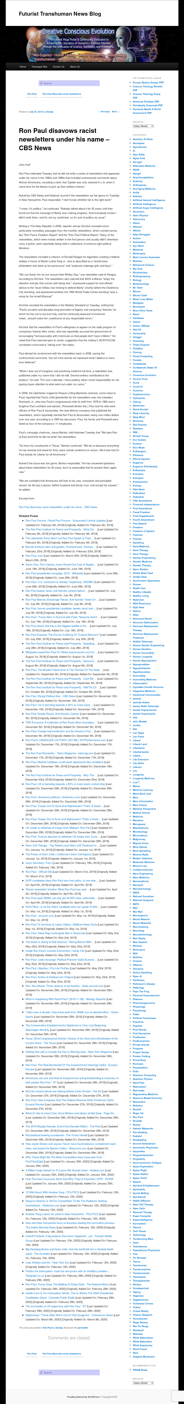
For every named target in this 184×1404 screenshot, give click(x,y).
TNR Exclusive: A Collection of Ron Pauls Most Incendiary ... (61, 722)
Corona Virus (140, 379)
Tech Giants (139, 1231)
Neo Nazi (138, 911)
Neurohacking (140, 926)
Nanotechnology (142, 888)
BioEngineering (141, 276)
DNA (135, 432)
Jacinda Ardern (141, 702)
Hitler (136, 614)
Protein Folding (141, 1056)
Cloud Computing (143, 356)
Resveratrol (139, 1101)
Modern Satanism (142, 858)
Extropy (137, 485)
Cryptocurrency (141, 394)
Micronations (140, 835)
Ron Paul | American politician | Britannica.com (53, 797)
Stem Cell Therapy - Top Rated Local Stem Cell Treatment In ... (62, 845)
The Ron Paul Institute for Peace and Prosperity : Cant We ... (61, 678)
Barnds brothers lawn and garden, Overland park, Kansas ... (61, 547)
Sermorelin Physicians (145, 1147)
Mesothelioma (140, 828)
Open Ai (137, 976)
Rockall (137, 1109)
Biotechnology (141, 283)
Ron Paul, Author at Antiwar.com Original (49, 977)
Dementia (138, 420)
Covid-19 (137, 386)
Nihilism (137, 945)
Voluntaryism (140, 1318)
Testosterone (140, 1246)
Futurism (138, 534)
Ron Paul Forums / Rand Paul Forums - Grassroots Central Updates (66, 520)
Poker (136, 1014)
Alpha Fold (139, 158)
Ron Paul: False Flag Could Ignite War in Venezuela (55, 933)
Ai (134, 150)
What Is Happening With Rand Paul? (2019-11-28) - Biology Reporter (66, 999)
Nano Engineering (143, 873)
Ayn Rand (138, 245)
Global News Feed (143, 573)
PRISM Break (140, 1370)
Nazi (135, 907)
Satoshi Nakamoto (143, 1128)
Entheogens (139, 451)
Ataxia (136, 223)
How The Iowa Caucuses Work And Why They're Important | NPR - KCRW (69, 1179)
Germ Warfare (140, 569)
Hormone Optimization (145, 622)
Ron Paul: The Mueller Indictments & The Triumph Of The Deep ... (64, 670)
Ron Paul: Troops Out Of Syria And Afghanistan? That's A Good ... (64, 806)
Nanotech (138, 885)
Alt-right (137, 162)
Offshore (137, 965)
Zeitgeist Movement (144, 1356)
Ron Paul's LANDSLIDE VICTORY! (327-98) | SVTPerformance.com (66, 740)
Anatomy (138, 181)
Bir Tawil (137, 287)
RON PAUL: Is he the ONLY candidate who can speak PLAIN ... (63, 907)
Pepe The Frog (141, 991)
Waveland (138, 1330)
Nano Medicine (141, 877)
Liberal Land (140, 744)
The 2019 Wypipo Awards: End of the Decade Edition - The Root (63, 1126)
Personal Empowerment (146, 995)
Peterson (138, 999)
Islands (137, 698)
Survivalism (139, 1223)
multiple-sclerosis (143, 869)
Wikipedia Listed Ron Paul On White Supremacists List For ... (61, 652)
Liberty (137, 755)
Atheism (137, 226)
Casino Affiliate (141, 325)
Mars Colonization (143, 801)
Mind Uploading (142, 850)
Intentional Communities (146, 694)
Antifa (136, 192)
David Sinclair (140, 409)
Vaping (137, 1292)
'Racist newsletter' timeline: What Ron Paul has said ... (57, 889)
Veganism (138, 1295)
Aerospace (138, 143)
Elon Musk (139, 447)
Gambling (138, 542)
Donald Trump (141, 436)
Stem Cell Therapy (143, 1204)
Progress (138, 1048)
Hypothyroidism (142, 672)
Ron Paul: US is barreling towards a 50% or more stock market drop (65, 784)
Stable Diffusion (142, 1200)
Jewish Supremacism (145, 710)
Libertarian (139, 748)
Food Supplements (143, 516)
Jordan (137, 725)
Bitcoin (137, 291)
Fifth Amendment (142, 500)
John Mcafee (140, 721)
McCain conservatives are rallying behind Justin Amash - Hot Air (63, 1091)
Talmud (137, 1227)
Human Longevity (142, 656)
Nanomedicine (141, 881)
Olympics (138, 968)
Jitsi (135, 717)
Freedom (138, 527)
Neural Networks (142, 923)
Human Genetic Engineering (148, 645)
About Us (75, 66)
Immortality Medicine (144, 679)
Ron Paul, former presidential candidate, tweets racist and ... (61, 608)
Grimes (137, 584)
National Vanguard (143, 900)
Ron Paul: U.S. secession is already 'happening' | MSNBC (60, 582)
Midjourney (139, 839)
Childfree (138, 348)
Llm (135, 770)
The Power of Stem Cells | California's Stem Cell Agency (59, 854)
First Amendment (142, 508)
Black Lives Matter (143, 299)
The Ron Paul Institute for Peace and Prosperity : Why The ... (61, 775)
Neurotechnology (142, 934)
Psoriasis (138, 1063)
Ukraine (137, 1284)
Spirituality (139, 1189)
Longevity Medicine (144, 778)
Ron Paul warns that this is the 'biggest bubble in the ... (57, 626)
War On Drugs (140, 1326)
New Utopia (139, 938)
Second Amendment (144, 1143)
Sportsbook (139, 1197)
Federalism (139, 493)
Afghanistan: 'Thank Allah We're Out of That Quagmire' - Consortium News (69, 1315)
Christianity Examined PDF (148, 105)
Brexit (136, 314)
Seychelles (139, 1151)
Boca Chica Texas (142, 310)
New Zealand (140, 942)
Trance (136, 1261)
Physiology (139, 1006)
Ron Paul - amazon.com (40, 915)
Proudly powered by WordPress (83, 1396)
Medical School (141, 812)
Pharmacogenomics (144, 1003)
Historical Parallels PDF (146, 101)
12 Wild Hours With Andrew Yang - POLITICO (52, 1192)
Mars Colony (140, 805)
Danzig (59, 1327)
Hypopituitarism (142, 668)
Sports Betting (141, 1193)
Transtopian (139, 1276)
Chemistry (138, 341)
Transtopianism (141, 1280)
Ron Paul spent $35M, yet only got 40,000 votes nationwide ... (62, 898)
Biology (137, 280)
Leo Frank (138, 736)
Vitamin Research (142, 1314)
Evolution (138, 474)
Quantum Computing (144, 1075)
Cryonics (138, 390)
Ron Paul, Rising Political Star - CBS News (51, 696)
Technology (139, 1235)
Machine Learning (143, 790)
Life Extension (141, 759)
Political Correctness (144, 1018)
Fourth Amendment (143, 519)
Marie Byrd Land (142, 793)
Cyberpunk (139, 398)
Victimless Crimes (143, 1303)
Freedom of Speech (144, 531)
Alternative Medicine (144, 165)
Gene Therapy (140, 550)
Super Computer (142, 1216)
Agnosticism (140, 147)
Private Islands (141, 1044)
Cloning (137, 352)
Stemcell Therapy (142, 1212)
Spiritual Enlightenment (146, 1185)
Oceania (137, 961)
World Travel (140, 1349)
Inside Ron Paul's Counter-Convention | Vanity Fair (55, 951)
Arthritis (137, 196)
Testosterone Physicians (146, 1250)
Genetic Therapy (142, 565)
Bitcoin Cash (140, 295)
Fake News (139, 489)
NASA (136, 892)
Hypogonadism (141, 664)
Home (23, 66)
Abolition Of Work (143, 139)
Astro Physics (140, 215)
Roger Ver (138, 1113)
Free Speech (140, 523)
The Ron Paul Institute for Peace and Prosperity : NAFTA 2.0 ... (62, 687)
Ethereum (138, 455)
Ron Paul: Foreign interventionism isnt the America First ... (60, 731)
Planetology (139, 1010)
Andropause (139, 185)
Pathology (138, 987)
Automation (139, 242)
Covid (136, 382)
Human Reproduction (145, 660)
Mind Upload (140, 847)
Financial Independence (146, 504)
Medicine (138, 816)
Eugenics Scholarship (145, 466)
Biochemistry (140, 272)
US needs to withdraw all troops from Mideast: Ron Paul (58, 828)
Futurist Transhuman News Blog (60, 13)
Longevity (138, 774)
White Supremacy (142, 1345)
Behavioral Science (143, 265)
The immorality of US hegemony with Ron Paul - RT (56, 1306)
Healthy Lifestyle (142, 592)
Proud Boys (139, 1060)
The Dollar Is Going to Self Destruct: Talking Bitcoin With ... (60, 942)
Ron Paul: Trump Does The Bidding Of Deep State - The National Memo (68, 1284)
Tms (135, 1254)
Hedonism (138, 599)
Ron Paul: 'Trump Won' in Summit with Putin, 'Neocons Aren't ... (63, 617)
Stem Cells (139, 1208)
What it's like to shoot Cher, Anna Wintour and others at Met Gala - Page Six (70, 1113)
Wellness (138, 1334)
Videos (137, 1307)
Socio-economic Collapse (147, 1162)
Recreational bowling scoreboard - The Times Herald (56, 1135)
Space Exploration (143, 1166)
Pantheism (139, 980)
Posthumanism (141, 1041)
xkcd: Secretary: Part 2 (39, 863)
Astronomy (139, 219)
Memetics (138, 820)
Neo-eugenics (140, 915)
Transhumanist (141, 1273)
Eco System (139, 439)
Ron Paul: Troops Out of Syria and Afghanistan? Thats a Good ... (63, 819)
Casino (137, 321)
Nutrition (137, 957)
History (137, 611)
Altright (137, 173)
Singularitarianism (143, 1155)
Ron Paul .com (34, 555)
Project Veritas (141, 1052)
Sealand (137, 1136)
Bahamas (138, 249)
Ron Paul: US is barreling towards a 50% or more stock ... (59, 705)
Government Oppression (146, 580)
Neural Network (141, 919)
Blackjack (138, 303)
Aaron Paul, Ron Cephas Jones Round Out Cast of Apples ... (61, 564)
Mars (135, 797)
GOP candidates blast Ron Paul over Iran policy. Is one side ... (62, 880)
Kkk (135, 729)
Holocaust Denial (142, 618)
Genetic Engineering (144, 557)
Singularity (139, 1159)
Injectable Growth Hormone (148, 687)
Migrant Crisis (140, 843)
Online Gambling (142, 972)
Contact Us (59, 66)
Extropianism (140, 481)
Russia (136, 1124)
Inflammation (140, 683)
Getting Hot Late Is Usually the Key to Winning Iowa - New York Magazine (69, 1052)
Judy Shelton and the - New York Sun (47, 1262)
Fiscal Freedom (141, 512)
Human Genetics (142, 649)
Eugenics (138, 462)
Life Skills (138, 763)
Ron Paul (47, 1327)
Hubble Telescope (143, 641)
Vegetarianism (141, 1299)
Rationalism (139, 1086)
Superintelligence (142, 1219)
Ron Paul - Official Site (39, 871)
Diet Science (140, 424)
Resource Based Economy (147, 1098)
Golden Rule (140, 576)
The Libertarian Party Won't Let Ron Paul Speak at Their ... (60, 538)
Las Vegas (138, 732)
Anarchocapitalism (143, 177)
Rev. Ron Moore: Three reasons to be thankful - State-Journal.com (65, 986)
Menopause (139, 824)
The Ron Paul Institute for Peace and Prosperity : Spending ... (61, 643)
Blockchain (139, 306)
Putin (136, 1071)
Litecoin (137, 767)
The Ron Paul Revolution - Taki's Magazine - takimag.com (60, 753)
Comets (137, 360)
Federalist (138, 496)
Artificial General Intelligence (149, 200)
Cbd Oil (137, 329)
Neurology (138, 930)
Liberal (137, 740)
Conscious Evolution (144, 375)
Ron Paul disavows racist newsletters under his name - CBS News (58, 507)
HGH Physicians (142, 603)
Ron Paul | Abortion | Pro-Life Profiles (47, 968)
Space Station (140, 1174)
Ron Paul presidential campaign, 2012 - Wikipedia (54, 573)
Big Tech (137, 268)
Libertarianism (141, 752)
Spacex (137, 1181)
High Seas (138, 607)
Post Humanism (142, 1033)
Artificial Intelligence (144, 204)
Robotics (138, 1105)
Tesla (136, 1242)
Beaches (137, 261)
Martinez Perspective (144, 808)
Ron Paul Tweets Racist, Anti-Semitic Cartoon (52, 714)
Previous (104, 111)
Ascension (138, 211)
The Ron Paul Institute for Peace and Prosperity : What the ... (61, 529)
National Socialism (143, 896)
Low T (136, 782)
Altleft (136, 169)
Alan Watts (139, 154)
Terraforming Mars (143, 1238)
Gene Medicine (141, 546)
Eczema (137, 443)
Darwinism (139, 405)
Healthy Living (141, 595)
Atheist (137, 230)
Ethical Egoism (141, 458)
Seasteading (139, 1139)
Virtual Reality (140, 1311)
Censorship (139, 333)
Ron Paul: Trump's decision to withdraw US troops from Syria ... (63, 836)
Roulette (137, 1121)
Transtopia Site (39, 66)
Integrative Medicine (144, 691)
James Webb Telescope (146, 706)
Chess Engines (141, 344)
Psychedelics (140, 1067)
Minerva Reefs (140, 854)
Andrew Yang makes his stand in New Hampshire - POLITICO (62, 1214)
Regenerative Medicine (145, 1094)
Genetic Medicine (142, 561)
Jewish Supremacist (144, 713)
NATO (136, 904)
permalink (83, 1327)
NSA (135, 953)
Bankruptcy (139, 253)
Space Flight (140, 1170)
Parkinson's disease (144, 983)
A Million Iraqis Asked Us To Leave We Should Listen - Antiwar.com (65, 1170)
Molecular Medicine (144, 862)
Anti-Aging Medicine (144, 188)
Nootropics (139, 949)
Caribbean (138, 318)
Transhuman (140, 1265)
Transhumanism (142, 1269)
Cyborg (137, 401)
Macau (136, 786)
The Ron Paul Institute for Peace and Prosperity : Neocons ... (61, 661)
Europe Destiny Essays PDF (148, 82)
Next (116, 111)
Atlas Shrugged (141, 234)
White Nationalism (143, 1337)
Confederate (139, 363)
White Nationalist (142, 1341)
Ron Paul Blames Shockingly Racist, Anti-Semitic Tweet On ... (62, 599)
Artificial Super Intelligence (148, 207)
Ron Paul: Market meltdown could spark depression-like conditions (65, 762)
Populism (138, 1021)
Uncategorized (141, 1288)
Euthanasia (139, 470)
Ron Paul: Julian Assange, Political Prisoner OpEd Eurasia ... (61, 959)
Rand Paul (138, 1082)
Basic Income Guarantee (146, 257)
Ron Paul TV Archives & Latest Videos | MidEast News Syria (61, 924)
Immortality (139, 675)
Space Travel (140, 1178)
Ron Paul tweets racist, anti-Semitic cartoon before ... (57, 591)
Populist (137, 1025)
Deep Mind (139, 417)
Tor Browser (139, 1257)
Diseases (138, 428)
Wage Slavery (140, 1322)
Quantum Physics (143, 1079)
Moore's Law (140, 866)
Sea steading (140, 1132)
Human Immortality (143, 652)
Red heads (138, 1090)
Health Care (139, 588)
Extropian (138, 478)
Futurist (137, 538)
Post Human (139, 1029)
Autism (137, 238)
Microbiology (140, 831)
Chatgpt (137, 337)
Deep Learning (141, 413)
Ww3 (135, 1352)
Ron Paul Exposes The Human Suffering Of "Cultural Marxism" (62, 634)
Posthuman (139, 1037)
